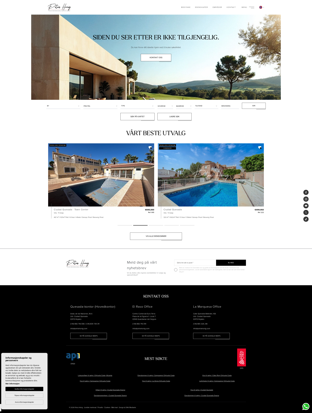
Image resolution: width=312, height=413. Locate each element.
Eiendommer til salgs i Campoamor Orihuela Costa (156, 375)
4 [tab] (171, 225)
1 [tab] (125, 225)
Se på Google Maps (89, 336)
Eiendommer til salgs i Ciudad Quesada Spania (202, 395)
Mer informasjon (12, 383)
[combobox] (63, 106)
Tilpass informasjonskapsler (24, 395)
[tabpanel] (101, 181)
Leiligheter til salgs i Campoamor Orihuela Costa (217, 381)
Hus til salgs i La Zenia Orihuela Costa (156, 381)
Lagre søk (174, 116)
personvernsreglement (187, 270)
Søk (253, 106)
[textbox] (64, 106)
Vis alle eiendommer (156, 236)
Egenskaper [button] (201, 7)
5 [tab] (187, 225)
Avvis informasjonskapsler (24, 402)
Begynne (186, 7)
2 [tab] (140, 225)
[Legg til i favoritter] (150, 147)
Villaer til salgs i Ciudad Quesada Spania (110, 390)
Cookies (107, 407)
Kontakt (231, 7)
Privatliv (100, 407)
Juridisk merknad (90, 407)
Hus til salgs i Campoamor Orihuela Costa (95, 381)
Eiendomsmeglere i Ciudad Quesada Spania (110, 395)
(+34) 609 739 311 (92, 323)
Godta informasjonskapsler (24, 389)
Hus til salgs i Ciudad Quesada (201, 390)
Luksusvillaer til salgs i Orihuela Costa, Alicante (95, 375)
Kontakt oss (156, 57)
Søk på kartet (137, 116)
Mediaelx (132, 407)
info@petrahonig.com (78, 328)
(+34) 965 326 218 (200, 323)
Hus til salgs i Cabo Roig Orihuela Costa (217, 375)
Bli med (231, 263)
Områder (217, 7)
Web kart (114, 407)
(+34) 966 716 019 (139, 323)
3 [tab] (156, 225)
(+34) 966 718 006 (77, 323)
